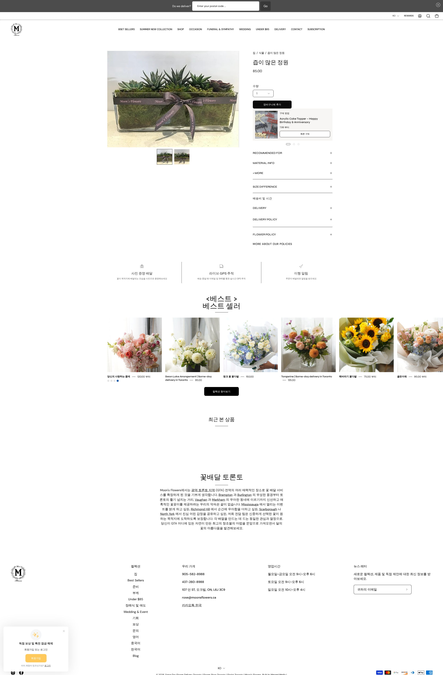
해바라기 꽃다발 (348, 376)
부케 (136, 593)
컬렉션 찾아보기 (221, 391)
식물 (261, 53)
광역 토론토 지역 (203, 490)
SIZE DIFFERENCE (265, 186)
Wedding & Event (136, 612)
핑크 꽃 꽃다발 (231, 376)
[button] (437, 4)
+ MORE (258, 173)
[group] (221, 350)
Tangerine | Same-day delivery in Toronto (306, 376)
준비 (136, 586)
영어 (136, 637)
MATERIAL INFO (263, 163)
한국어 (135, 649)
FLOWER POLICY (264, 234)
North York (167, 514)
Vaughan (201, 500)
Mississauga (250, 504)
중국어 (135, 643)
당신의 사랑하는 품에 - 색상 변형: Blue (118, 381)
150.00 (250, 376)
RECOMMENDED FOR (267, 153)
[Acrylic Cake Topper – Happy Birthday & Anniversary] (266, 124)
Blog (136, 656)
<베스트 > (222, 302)
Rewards (409, 15)
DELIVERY (259, 208)
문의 (136, 630)
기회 (136, 618)
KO (394, 15)
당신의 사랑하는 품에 (118, 376)
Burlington (244, 495)
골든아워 (402, 376)
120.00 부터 (143, 376)
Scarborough (268, 509)
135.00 (291, 380)
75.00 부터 (370, 376)
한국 (192, 605)
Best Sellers (136, 580)
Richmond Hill (200, 509)
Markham (218, 500)
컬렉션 (135, 566)
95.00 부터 (420, 376)
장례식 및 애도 (135, 605)
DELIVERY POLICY (265, 219)
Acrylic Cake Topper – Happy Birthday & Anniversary (299, 120)
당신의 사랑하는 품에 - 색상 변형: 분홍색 (108, 381)
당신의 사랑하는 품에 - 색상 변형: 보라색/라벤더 (115, 381)
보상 (136, 624)
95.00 (198, 380)
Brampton (226, 495)
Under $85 (135, 599)
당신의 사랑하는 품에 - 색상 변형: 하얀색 (111, 381)
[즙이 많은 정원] (164, 157)
